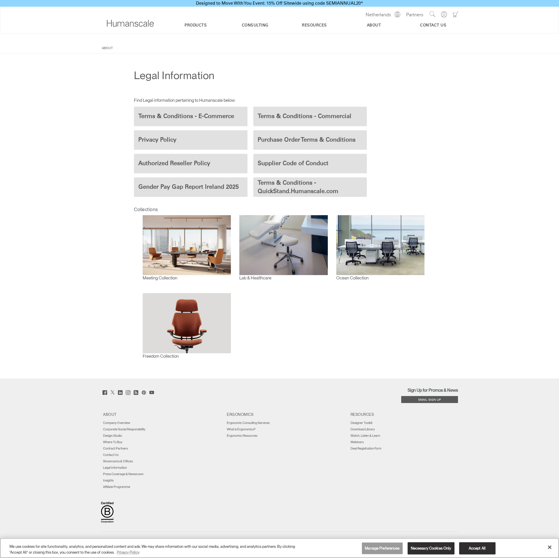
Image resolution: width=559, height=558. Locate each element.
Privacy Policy (157, 140)
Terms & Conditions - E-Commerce (186, 116)
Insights (108, 480)
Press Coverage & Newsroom (123, 474)
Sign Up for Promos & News (433, 390)
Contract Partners (115, 448)
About (107, 48)
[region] (279, 548)
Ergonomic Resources (242, 436)
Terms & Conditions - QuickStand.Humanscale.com (298, 187)
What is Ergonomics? (241, 429)
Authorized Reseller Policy (174, 163)
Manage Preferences (382, 548)
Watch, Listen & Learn (365, 436)
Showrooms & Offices (118, 461)
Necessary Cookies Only (431, 548)
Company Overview (116, 423)
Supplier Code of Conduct (293, 163)
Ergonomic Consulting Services (248, 423)
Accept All (477, 548)
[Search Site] (432, 14)
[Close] (549, 547)
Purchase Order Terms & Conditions (306, 140)
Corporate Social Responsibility (124, 429)
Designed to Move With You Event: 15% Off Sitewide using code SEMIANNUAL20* (279, 3)
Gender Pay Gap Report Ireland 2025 (188, 187)
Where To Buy (112, 442)
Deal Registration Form (366, 448)
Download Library (363, 429)
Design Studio (112, 436)
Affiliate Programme (116, 487)
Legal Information (115, 468)
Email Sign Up (429, 400)
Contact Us (110, 455)
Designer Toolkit (361, 423)
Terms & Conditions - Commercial (304, 116)
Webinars (357, 442)
